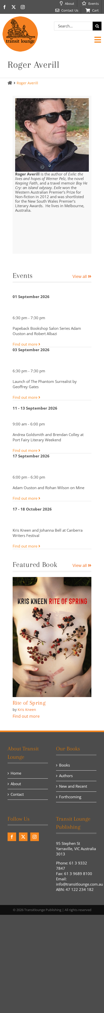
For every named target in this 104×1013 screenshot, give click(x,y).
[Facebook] (12, 837)
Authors (66, 775)
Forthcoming (70, 796)
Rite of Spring (29, 703)
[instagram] (23, 7)
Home (16, 773)
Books (64, 765)
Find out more (25, 344)
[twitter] (14, 7)
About (16, 783)
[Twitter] (23, 837)
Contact (17, 794)
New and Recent (73, 786)
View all (80, 276)
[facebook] (5, 7)
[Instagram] (34, 837)
